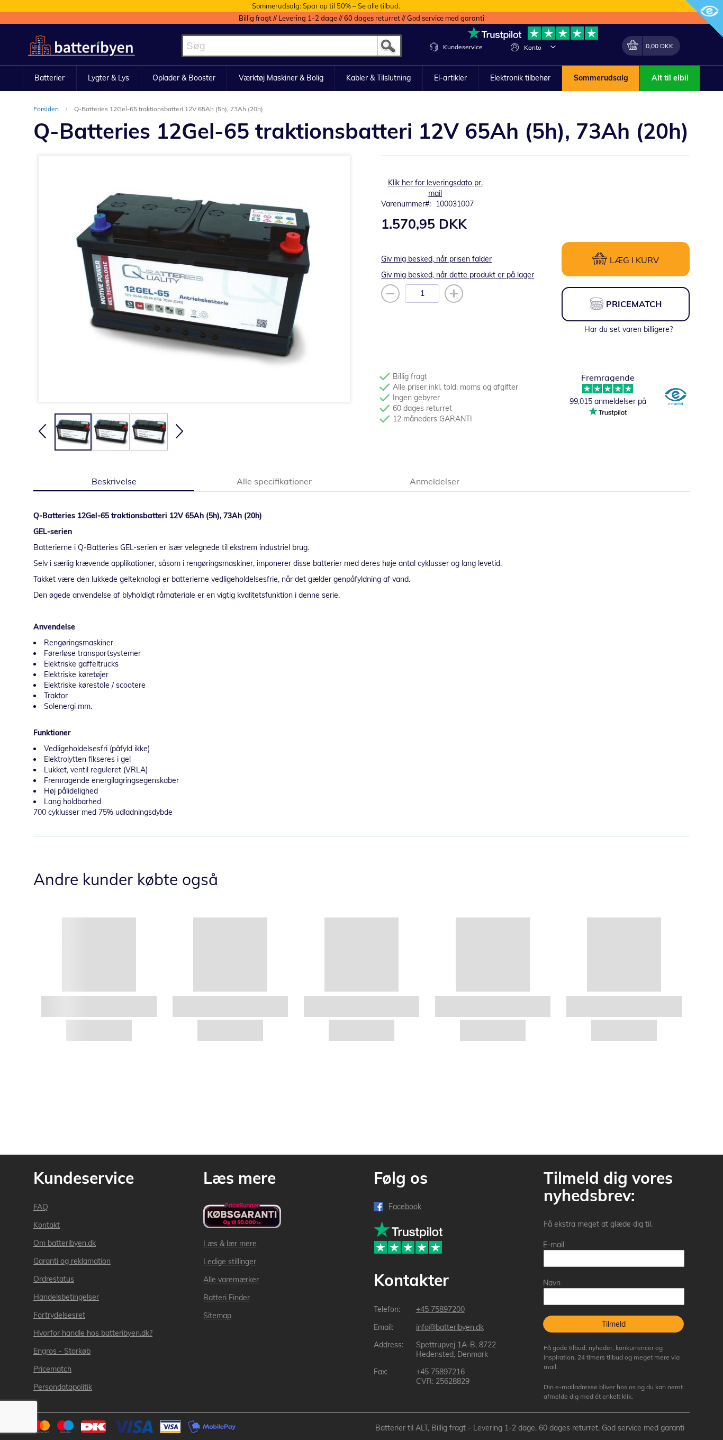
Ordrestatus (53, 1279)
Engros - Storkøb (62, 1351)
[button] (553, 46)
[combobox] (292, 45)
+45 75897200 (440, 1309)
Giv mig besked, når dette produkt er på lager (457, 275)
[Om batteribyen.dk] (676, 397)
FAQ (40, 1207)
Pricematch (52, 1369)
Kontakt (46, 1225)
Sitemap (217, 1315)
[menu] (361, 78)
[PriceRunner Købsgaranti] (242, 1216)
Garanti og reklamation (72, 1261)
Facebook (404, 1206)
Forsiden (46, 109)
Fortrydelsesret (59, 1315)
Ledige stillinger (229, 1261)
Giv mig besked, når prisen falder (436, 259)
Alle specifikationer (274, 481)
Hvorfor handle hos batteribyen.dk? (92, 1333)
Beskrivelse (114, 481)
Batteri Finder (226, 1297)
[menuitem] (49, 78)
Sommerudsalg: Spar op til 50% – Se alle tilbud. (326, 6)
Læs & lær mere (230, 1243)
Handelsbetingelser (66, 1297)
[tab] (113, 480)
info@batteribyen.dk (450, 1327)
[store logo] (81, 45)
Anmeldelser (434, 481)
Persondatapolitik (62, 1387)
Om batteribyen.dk (64, 1243)
